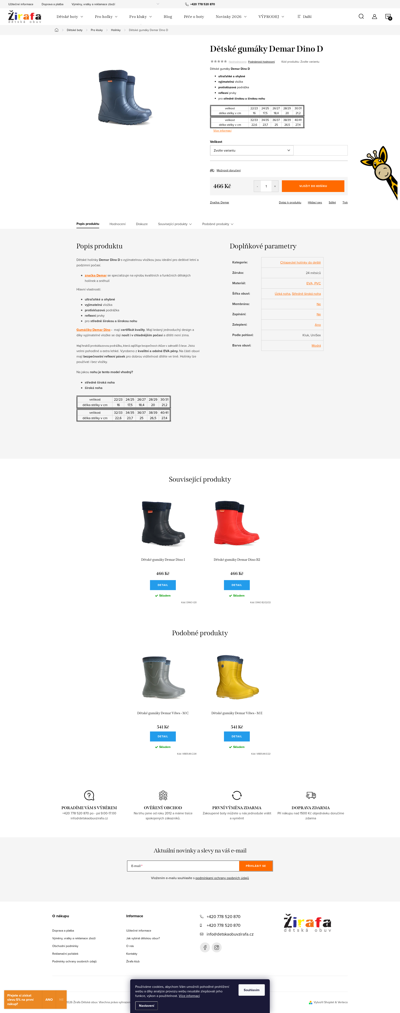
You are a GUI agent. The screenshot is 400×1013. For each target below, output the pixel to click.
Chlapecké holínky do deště (300, 262)
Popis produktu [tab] (87, 224)
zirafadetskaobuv (217, 947)
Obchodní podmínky (65, 946)
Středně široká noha (306, 293)
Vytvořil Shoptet (324, 1002)
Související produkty (173, 224)
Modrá (316, 345)
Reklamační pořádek (65, 954)
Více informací (189, 995)
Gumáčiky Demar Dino (93, 329)
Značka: (219, 202)
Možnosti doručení (229, 170)
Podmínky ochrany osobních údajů (74, 961)
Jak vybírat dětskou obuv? (143, 938)
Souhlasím (252, 990)
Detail (163, 585)
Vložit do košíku (313, 186)
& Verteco (341, 1002)
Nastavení (146, 1005)
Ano (318, 324)
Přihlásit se (256, 866)
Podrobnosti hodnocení (261, 61)
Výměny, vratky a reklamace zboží (93, 4)
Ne (319, 304)
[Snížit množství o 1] (257, 186)
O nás (130, 946)
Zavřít (233, 201)
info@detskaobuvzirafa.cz (230, 934)
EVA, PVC (313, 283)
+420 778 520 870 (223, 916)
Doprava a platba (52, 4)
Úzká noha (282, 293)
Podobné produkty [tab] (215, 224)
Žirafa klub (133, 961)
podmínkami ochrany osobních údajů (222, 878)
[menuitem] (70, 16)
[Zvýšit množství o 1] (274, 186)
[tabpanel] (163, 551)
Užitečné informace (20, 4)
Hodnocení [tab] (118, 224)
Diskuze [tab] (142, 224)
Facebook (205, 947)
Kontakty (131, 954)
